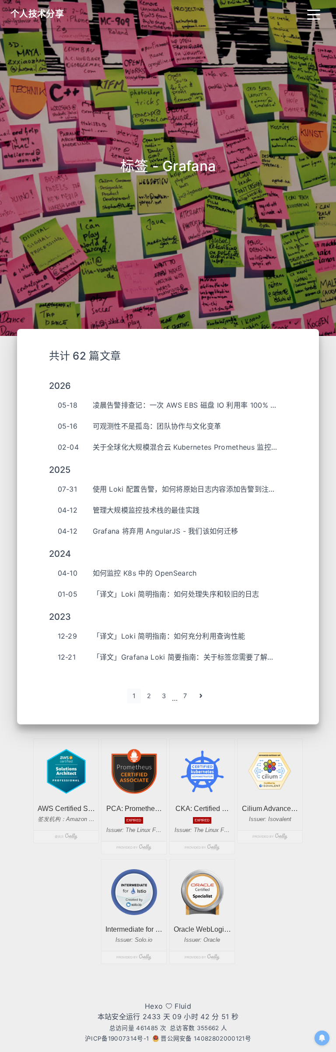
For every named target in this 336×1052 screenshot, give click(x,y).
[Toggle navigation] (314, 14)
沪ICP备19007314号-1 (117, 1038)
